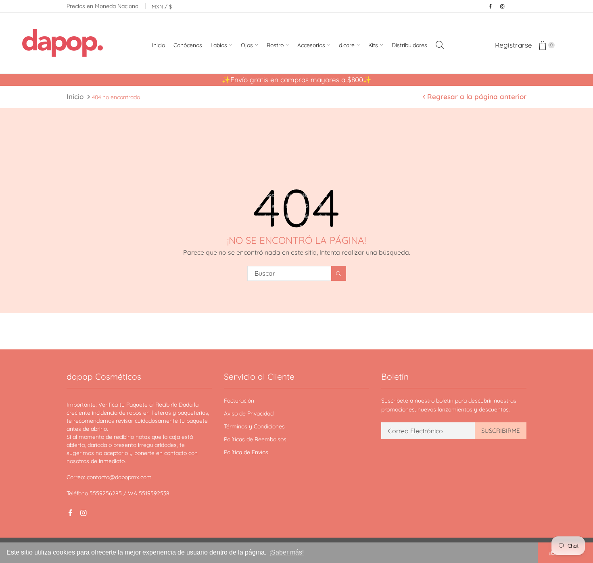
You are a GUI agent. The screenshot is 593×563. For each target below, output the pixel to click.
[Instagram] (502, 6)
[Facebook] (490, 6)
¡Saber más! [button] (286, 552)
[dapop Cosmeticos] (62, 44)
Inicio (75, 96)
